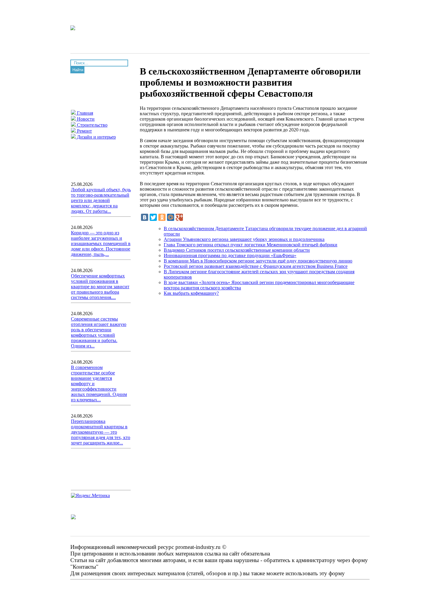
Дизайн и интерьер (96, 136)
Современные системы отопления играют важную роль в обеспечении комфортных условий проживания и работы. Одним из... (98, 332)
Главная (84, 113)
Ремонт (84, 130)
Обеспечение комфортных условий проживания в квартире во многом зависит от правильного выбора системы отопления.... (100, 286)
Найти (77, 70)
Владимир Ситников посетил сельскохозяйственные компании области (237, 250)
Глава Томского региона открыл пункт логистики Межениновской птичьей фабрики (250, 244)
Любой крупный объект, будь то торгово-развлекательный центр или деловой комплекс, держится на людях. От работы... (101, 200)
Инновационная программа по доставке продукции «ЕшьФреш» (230, 255)
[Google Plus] (179, 217)
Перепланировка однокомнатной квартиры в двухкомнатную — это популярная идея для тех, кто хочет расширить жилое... (100, 432)
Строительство (91, 124)
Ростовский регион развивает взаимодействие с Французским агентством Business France (256, 266)
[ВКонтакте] (144, 217)
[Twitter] (153, 217)
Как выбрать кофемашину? (191, 293)
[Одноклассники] (162, 217)
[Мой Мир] (170, 217)
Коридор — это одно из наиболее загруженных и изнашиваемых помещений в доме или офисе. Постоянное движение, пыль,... (101, 243)
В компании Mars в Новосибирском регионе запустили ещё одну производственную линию (258, 260)
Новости (85, 119)
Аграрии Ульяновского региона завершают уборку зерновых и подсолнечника (244, 239)
